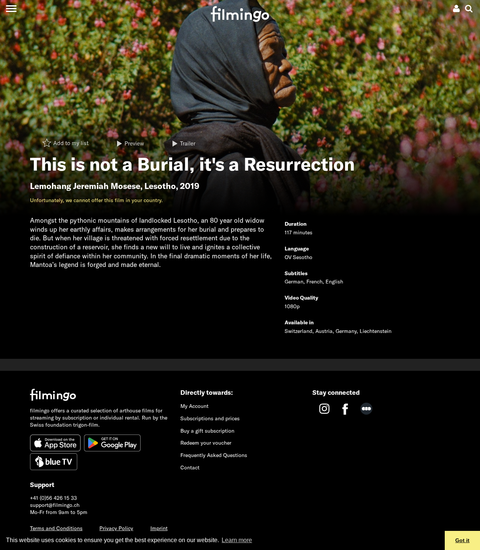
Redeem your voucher (205, 442)
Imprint (159, 528)
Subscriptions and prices (210, 418)
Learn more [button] (237, 540)
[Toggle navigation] (11, 8)
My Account (194, 406)
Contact (190, 467)
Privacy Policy (116, 528)
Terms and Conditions (56, 528)
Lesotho (160, 186)
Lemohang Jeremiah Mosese (85, 186)
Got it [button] (462, 540)
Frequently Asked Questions (213, 455)
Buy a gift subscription (207, 430)
